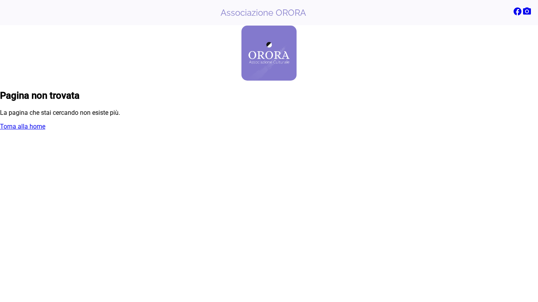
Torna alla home (22, 126)
